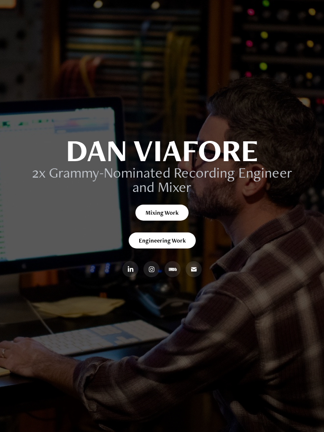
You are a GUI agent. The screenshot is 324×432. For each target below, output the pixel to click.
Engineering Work (162, 240)
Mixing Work (162, 212)
